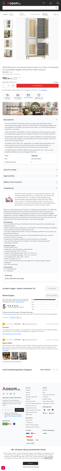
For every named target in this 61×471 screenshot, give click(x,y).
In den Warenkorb (37, 85)
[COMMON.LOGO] (14, 3)
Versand (28, 399)
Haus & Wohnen (12, 14)
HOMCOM (34, 155)
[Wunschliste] (44, 3)
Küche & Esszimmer (22, 14)
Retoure (28, 392)
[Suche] (56, 8)
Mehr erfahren (20, 302)
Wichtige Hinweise (31, 401)
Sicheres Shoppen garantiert (34, 403)
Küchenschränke (35, 14)
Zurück (5, 14)
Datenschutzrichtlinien (16, 416)
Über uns (45, 390)
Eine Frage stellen (52, 288)
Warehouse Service (31, 405)
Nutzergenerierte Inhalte (32, 427)
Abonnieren (19, 410)
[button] (30, 119)
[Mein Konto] (51, 3)
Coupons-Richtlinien (31, 408)
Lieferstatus (29, 420)
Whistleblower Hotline (49, 403)
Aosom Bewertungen (48, 401)
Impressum (45, 397)
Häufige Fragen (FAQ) (31, 397)
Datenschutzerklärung (49, 394)
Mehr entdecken (45, 369)
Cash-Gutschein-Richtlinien (33, 410)
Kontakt (28, 394)
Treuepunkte (29, 422)
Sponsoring (29, 414)
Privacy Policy (48, 458)
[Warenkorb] (58, 3)
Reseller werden (47, 399)
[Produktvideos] (8, 33)
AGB (6, 416)
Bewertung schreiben (52, 295)
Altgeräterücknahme (31, 412)
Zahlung (28, 390)
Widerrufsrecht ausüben (32, 424)
